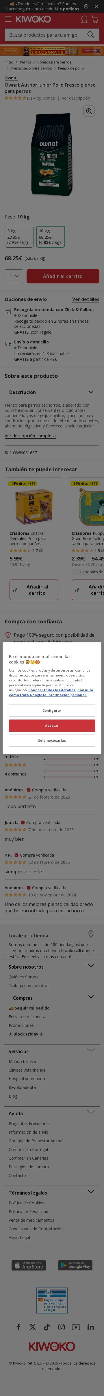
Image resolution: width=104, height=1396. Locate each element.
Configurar (52, 710)
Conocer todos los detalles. (52, 690)
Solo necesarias (52, 740)
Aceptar (52, 725)
